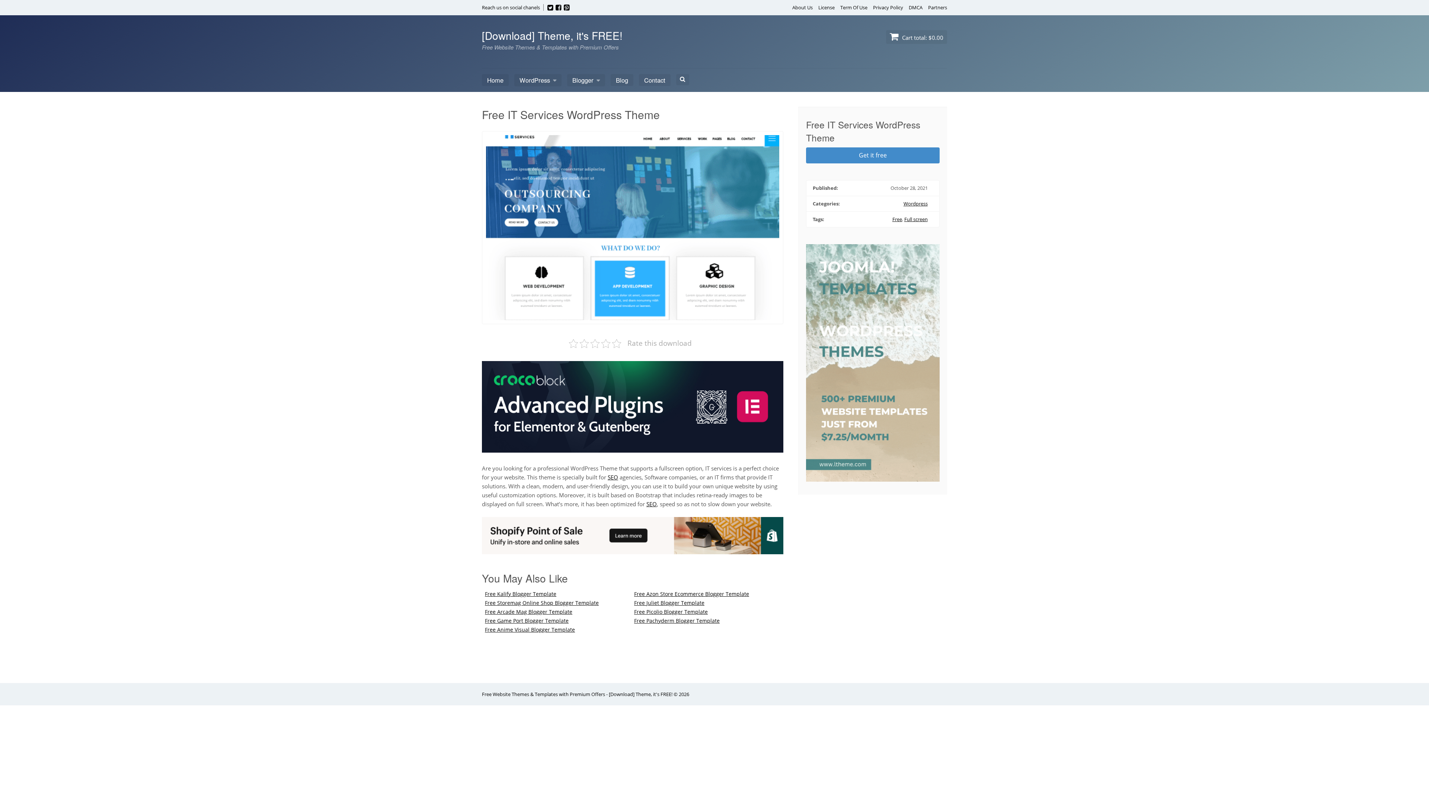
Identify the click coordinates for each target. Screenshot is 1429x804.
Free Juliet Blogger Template (669, 602)
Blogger (583, 80)
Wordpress (916, 203)
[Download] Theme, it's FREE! (552, 35)
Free (897, 219)
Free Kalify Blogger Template (520, 593)
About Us (802, 7)
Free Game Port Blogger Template (527, 620)
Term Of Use (853, 7)
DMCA (916, 7)
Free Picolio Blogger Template (671, 611)
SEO (613, 477)
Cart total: (922, 37)
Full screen (916, 219)
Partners (937, 7)
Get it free (873, 155)
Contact (654, 80)
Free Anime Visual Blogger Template (530, 629)
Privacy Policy (888, 7)
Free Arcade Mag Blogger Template (528, 611)
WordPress (535, 80)
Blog (622, 80)
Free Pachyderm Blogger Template (677, 620)
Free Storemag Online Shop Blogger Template (542, 602)
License (826, 7)
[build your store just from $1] (632, 549)
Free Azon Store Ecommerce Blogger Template (691, 593)
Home (495, 80)
